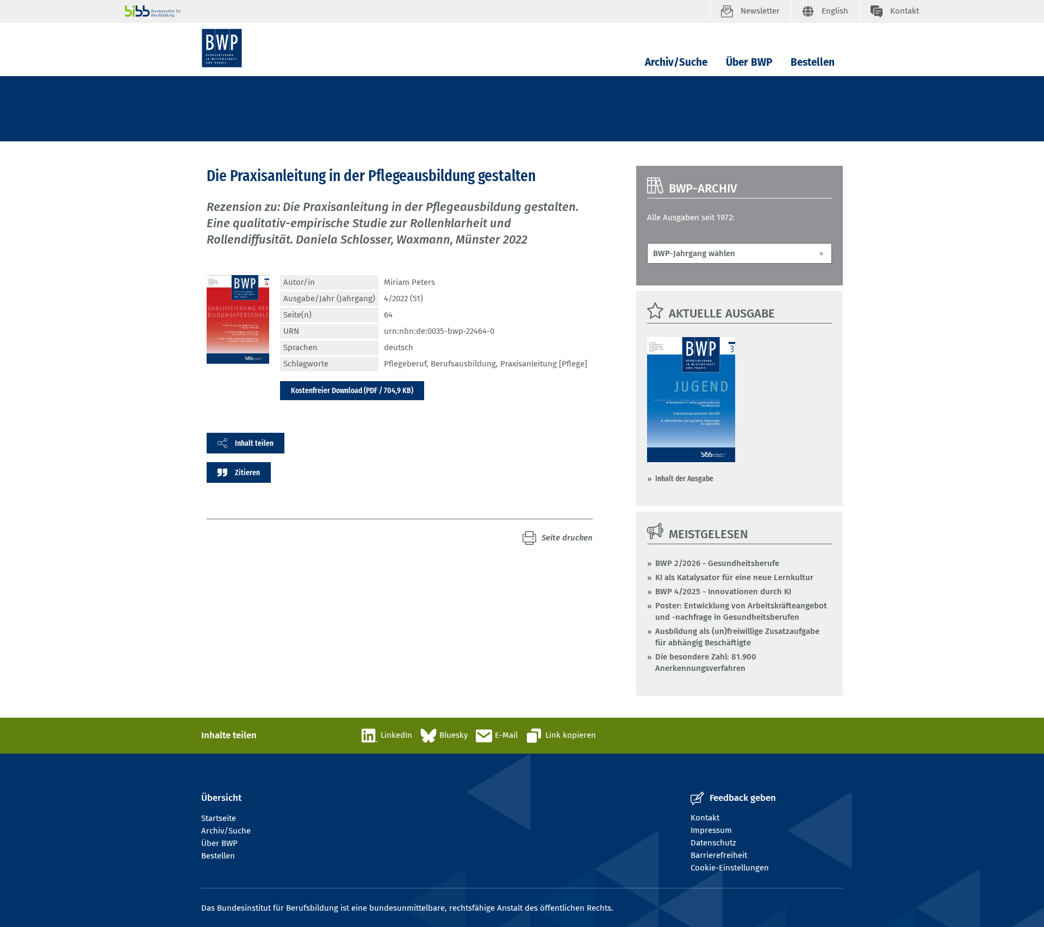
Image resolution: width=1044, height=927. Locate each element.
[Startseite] (222, 48)
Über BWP (749, 62)
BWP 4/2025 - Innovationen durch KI (723, 591)
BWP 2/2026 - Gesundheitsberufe (717, 563)
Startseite (218, 818)
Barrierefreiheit (719, 855)
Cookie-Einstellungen (730, 868)
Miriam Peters (409, 282)
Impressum (711, 830)
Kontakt (705, 818)
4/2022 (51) (403, 298)
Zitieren (247, 472)
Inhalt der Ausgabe (684, 478)
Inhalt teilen (254, 443)
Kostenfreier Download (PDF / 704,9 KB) (352, 390)
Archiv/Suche (676, 62)
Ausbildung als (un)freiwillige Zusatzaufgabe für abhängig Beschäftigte (737, 637)
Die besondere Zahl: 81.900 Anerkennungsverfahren (705, 662)
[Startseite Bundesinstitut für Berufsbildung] (417, 11)
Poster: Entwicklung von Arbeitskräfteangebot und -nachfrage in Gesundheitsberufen (741, 611)
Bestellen (813, 62)
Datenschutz (713, 843)
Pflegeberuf (405, 364)
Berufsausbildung (463, 364)
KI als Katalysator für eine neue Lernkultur (734, 577)
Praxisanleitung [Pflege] (543, 364)
